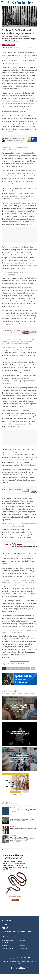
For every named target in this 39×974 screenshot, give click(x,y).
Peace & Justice (8, 45)
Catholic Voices (15, 812)
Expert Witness (17, 668)
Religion (13, 821)
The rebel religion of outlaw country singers (19, 732)
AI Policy (22, 945)
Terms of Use (30, 966)
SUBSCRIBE (6, 925)
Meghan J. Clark (19, 711)
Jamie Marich (14, 816)
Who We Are (5, 948)
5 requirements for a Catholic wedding (23, 833)
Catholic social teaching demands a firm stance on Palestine (19, 757)
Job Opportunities (7, 953)
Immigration (26, 668)
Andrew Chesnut (15, 846)
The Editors (13, 834)
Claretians (9, 668)
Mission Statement (8, 945)
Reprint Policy (6, 950)
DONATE (5, 929)
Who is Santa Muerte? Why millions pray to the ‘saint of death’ (22, 843)
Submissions (23, 953)
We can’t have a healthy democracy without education (19, 707)
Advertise (22, 948)
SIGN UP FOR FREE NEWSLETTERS (16, 936)
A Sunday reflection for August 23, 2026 (23, 814)
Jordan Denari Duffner (16, 761)
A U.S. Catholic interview (9, 48)
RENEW (5, 932)
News (33, 668)
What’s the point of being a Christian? (23, 824)
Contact (22, 950)
